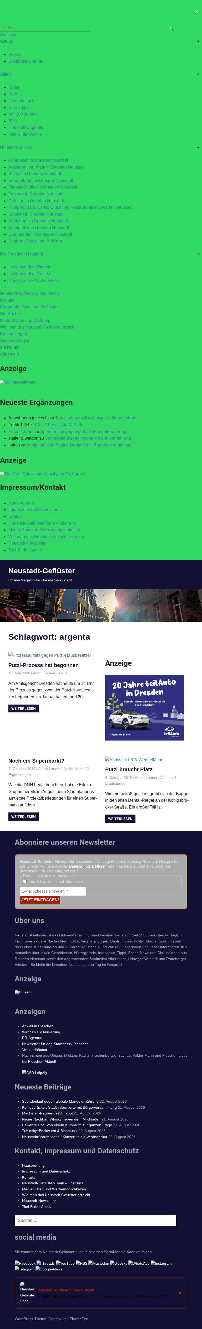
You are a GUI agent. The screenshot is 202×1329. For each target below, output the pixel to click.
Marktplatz (9, 347)
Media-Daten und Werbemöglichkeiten (44, 530)
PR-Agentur (32, 1038)
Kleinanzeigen (13, 334)
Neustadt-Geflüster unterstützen (29, 293)
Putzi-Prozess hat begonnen (43, 665)
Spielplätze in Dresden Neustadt (38, 227)
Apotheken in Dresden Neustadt (38, 160)
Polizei (14, 54)
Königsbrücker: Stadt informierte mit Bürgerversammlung (79, 445)
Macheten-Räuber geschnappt (47, 1113)
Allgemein (9, 354)
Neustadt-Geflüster (41, 571)
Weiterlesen (23, 708)
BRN (13, 121)
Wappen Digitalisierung (41, 1032)
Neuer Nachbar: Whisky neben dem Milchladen (61, 1119)
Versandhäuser (34, 1049)
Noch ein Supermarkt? (36, 761)
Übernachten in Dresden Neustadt (40, 234)
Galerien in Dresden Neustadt (36, 201)
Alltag (5, 74)
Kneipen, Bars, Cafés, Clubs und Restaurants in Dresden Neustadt (70, 207)
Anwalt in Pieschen (37, 1026)
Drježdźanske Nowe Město (33, 280)
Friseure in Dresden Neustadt (35, 194)
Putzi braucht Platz (129, 769)
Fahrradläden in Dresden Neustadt (40, 180)
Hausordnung (21, 503)
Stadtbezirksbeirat (25, 61)
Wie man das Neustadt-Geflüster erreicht (37, 327)
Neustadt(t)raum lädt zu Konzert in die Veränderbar (64, 1137)
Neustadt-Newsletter (27, 543)
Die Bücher (10, 313)
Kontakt (7, 300)
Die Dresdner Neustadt (21, 254)
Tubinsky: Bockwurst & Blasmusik (49, 1131)
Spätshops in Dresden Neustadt (38, 220)
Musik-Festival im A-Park (59, 425)
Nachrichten (74, 769)
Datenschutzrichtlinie (87, 866)
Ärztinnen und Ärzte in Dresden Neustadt (46, 167)
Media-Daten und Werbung (25, 320)
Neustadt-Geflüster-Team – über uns (42, 523)
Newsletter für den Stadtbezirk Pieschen (55, 1044)
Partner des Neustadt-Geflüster (29, 307)
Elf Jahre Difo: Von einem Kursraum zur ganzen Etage (67, 1125)
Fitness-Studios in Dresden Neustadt (42, 187)
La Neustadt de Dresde (30, 267)
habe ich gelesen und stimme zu (55, 881)
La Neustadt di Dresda (29, 274)
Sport (13, 94)
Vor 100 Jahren (22, 114)
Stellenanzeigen (15, 340)
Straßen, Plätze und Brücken (35, 241)
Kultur (13, 87)
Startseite (9, 35)
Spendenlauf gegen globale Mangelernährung (83, 431)
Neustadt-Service (16, 147)
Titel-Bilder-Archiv (25, 134)
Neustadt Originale (25, 127)
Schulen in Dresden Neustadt (35, 214)
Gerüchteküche (22, 100)
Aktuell (6, 41)
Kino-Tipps (18, 107)
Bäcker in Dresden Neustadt (34, 173)
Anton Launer (21, 431)
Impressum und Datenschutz (35, 509)
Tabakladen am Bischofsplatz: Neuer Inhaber (97, 418)
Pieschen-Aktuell (42, 1061)
